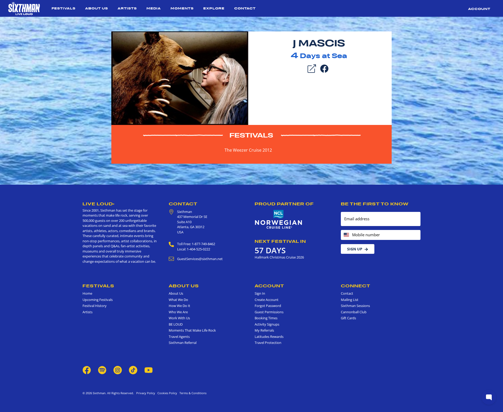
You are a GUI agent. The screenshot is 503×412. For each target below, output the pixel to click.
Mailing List (349, 299)
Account (479, 9)
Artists (127, 8)
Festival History (95, 305)
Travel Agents (179, 336)
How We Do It (179, 305)
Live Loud (98, 203)
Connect (355, 285)
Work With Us (179, 318)
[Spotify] (102, 369)
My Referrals (264, 330)
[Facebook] (324, 68)
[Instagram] (117, 369)
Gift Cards (348, 318)
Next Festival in (280, 241)
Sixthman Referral (182, 342)
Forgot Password (268, 305)
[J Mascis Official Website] (179, 78)
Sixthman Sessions (355, 305)
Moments (182, 8)
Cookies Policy (166, 393)
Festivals (63, 8)
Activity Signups (267, 324)
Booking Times (266, 318)
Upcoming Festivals (98, 299)
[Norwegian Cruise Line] (279, 219)
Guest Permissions (269, 312)
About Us (96, 8)
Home (87, 293)
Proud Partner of (284, 203)
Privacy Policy (145, 393)
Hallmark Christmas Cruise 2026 (279, 257)
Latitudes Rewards (269, 336)
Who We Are (178, 312)
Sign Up (354, 249)
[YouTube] (148, 369)
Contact (245, 8)
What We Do (178, 299)
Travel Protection (268, 342)
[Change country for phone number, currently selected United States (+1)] (346, 235)
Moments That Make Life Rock (192, 330)
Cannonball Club (354, 312)
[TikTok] (133, 369)
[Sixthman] (24, 8)
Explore (214, 8)
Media (153, 8)
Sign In (260, 293)
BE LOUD (176, 324)
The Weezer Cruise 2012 (248, 150)
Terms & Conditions (192, 393)
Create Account (266, 299)
